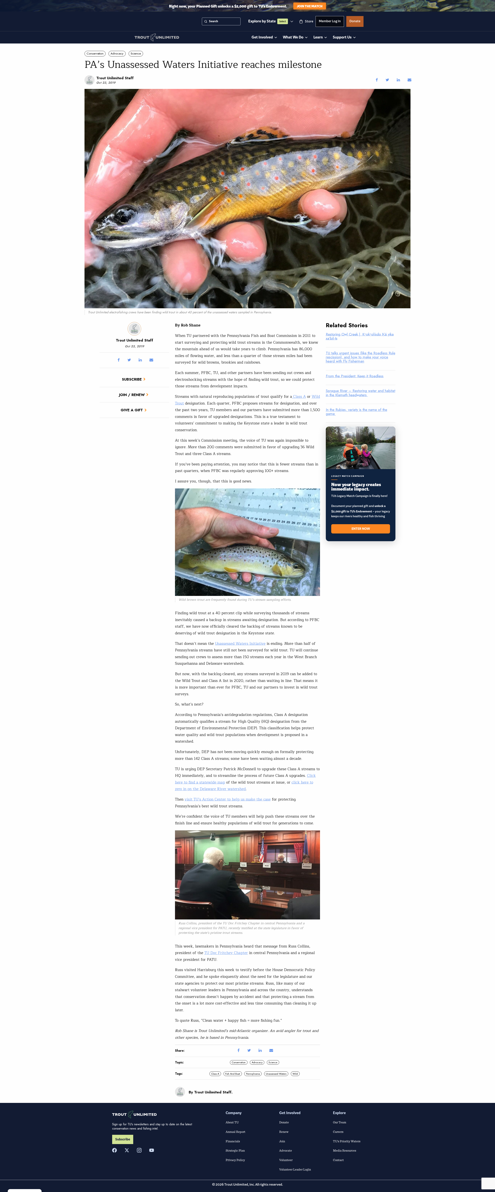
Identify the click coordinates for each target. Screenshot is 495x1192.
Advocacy (117, 53)
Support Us (342, 37)
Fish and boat (232, 1074)
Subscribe (132, 379)
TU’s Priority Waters (346, 1141)
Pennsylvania (253, 1074)
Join (282, 1141)
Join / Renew (132, 394)
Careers (338, 1131)
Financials (233, 1141)
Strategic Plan (235, 1150)
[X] (127, 1150)
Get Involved (262, 37)
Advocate (285, 1150)
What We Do (293, 37)
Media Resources (344, 1150)
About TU (232, 1122)
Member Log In (330, 22)
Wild (295, 1074)
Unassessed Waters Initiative (240, 644)
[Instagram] (139, 1150)
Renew (283, 1131)
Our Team (339, 1122)
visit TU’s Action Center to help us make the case (228, 799)
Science (136, 53)
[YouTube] (151, 1150)
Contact (338, 1160)
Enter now (361, 529)
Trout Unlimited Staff (115, 78)
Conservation (95, 53)
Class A (299, 397)
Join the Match (310, 5)
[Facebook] (114, 1150)
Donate (354, 22)
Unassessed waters (276, 1074)
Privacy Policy (235, 1160)
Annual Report (235, 1131)
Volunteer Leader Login (295, 1169)
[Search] (205, 21)
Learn (318, 37)
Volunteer (286, 1160)
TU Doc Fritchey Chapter (241, 923)
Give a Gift (132, 410)
